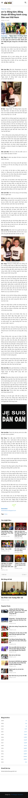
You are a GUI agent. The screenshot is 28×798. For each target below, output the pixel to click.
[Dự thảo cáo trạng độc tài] (14, 589)
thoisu (9, 9)
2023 (14, 726)
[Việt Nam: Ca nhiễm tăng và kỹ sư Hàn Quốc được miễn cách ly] (7, 558)
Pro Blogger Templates (17, 794)
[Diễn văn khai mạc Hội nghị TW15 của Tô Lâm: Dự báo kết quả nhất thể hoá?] (21, 526)
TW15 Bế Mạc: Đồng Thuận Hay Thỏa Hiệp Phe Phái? (7, 533)
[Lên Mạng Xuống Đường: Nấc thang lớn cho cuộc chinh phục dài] (4, 641)
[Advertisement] (14, 698)
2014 (14, 751)
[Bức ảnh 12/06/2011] (4, 656)
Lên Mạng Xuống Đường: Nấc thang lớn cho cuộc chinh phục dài (17, 641)
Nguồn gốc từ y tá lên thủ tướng (16, 670)
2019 (14, 737)
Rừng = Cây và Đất (6, 549)
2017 (14, 742)
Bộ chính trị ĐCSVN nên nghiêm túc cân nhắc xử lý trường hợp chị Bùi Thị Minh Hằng (18, 663)
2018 (14, 740)
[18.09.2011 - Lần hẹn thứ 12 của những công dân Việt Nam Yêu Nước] (4, 620)
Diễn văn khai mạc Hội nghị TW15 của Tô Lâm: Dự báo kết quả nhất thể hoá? (21, 534)
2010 (14, 762)
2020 (14, 734)
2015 (14, 748)
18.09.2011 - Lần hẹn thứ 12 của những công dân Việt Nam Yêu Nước (17, 620)
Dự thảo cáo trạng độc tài (12, 597)
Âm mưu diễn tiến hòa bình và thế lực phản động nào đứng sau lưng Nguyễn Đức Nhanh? (17, 648)
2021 (14, 731)
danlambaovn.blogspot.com (8, 510)
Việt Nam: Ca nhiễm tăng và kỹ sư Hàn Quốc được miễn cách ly (7, 566)
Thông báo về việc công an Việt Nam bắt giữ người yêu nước (18, 633)
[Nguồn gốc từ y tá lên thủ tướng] (4, 671)
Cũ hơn (24, 574)
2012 (14, 756)
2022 (14, 729)
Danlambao (4, 36)
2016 (14, 745)
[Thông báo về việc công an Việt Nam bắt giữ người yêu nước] (4, 634)
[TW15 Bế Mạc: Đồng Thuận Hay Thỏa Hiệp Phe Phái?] (7, 526)
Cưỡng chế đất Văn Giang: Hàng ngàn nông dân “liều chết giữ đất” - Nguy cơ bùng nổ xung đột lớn (18, 611)
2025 (14, 723)
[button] (2, 2)
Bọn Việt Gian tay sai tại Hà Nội (18, 675)
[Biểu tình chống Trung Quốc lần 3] (4, 628)
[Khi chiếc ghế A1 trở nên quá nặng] (21, 544)
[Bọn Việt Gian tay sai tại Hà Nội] (4, 677)
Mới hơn (4, 574)
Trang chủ (3, 9)
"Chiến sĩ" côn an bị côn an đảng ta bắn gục (20, 565)
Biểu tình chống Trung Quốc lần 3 (18, 627)
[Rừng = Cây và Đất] (7, 544)
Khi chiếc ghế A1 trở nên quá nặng (20, 549)
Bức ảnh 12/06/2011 (14, 655)
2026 (14, 720)
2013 (14, 753)
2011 (14, 759)
